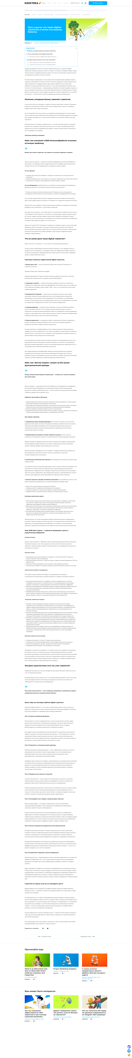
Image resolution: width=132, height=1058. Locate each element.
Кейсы (49, 3)
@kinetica (60, 1042)
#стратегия (36, 42)
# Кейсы (34, 14)
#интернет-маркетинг (45, 42)
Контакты (66, 3)
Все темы (27, 14)
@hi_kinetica (60, 1045)
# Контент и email (75, 14)
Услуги (44, 3)
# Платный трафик (48, 14)
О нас (59, 3)
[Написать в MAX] (129, 1046)
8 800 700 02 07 (75, 3)
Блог (54, 3)
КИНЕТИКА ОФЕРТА (30, 1053)
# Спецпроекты (86, 14)
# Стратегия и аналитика (61, 14)
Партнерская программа (48, 1051)
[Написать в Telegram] (129, 1051)
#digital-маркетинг (54, 42)
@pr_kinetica (55, 1048)
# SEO (39, 14)
